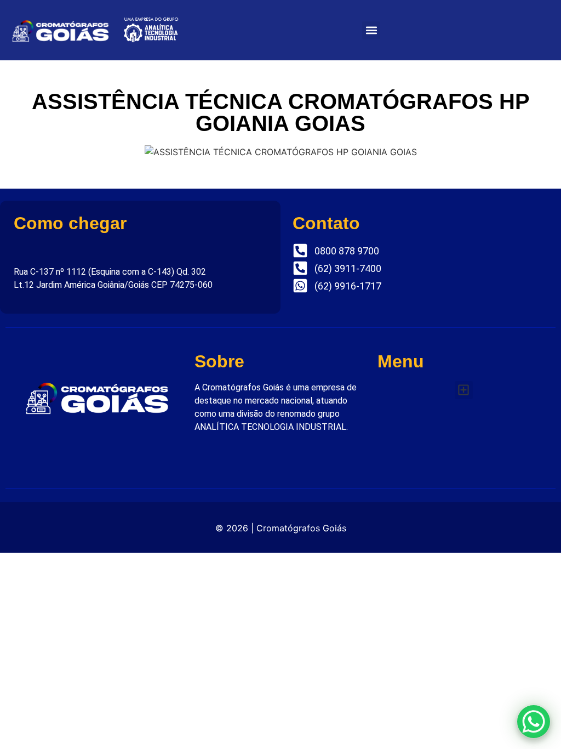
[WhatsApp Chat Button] (533, 721)
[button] (371, 30)
